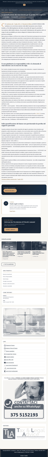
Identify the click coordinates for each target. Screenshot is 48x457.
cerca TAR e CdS (9, 359)
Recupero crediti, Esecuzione (8, 283)
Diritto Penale (5, 279)
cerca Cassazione (10, 362)
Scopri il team (13, 211)
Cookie (26, 455)
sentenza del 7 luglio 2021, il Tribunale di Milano (19, 24)
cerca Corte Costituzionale (12, 371)
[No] (46, 3)
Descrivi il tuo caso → (10, 190)
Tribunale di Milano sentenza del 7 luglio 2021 (12, 179)
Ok (24, 4)
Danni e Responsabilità (7, 12)
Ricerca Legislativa (10, 351)
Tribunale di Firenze (10, 345)
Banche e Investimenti (7, 274)
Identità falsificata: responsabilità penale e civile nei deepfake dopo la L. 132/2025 (24, 253)
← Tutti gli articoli (8, 264)
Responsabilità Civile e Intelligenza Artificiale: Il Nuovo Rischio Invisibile (38, 253)
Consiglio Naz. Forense (11, 354)
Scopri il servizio (11, 229)
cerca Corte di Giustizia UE (12, 365)
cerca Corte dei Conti (11, 368)
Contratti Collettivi (10, 357)
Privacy (22, 455)
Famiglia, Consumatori (7, 281)
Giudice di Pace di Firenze (11, 348)
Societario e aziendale (7, 286)
